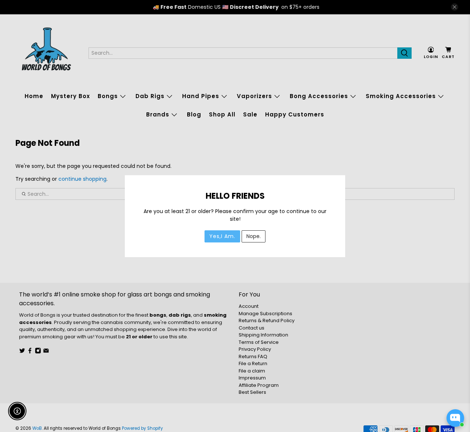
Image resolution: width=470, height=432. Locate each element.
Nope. (253, 236)
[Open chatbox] (455, 418)
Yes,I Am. (222, 236)
